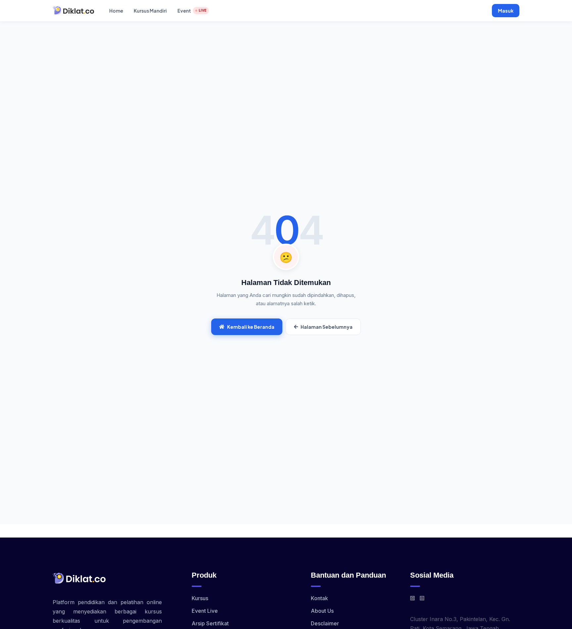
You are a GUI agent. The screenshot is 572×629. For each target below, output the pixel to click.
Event (192, 11)
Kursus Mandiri (150, 11)
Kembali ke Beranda (250, 327)
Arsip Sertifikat (210, 623)
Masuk (505, 11)
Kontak (319, 598)
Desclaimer (325, 623)
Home (116, 11)
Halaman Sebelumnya (327, 327)
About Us (322, 610)
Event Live (205, 610)
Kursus (200, 598)
